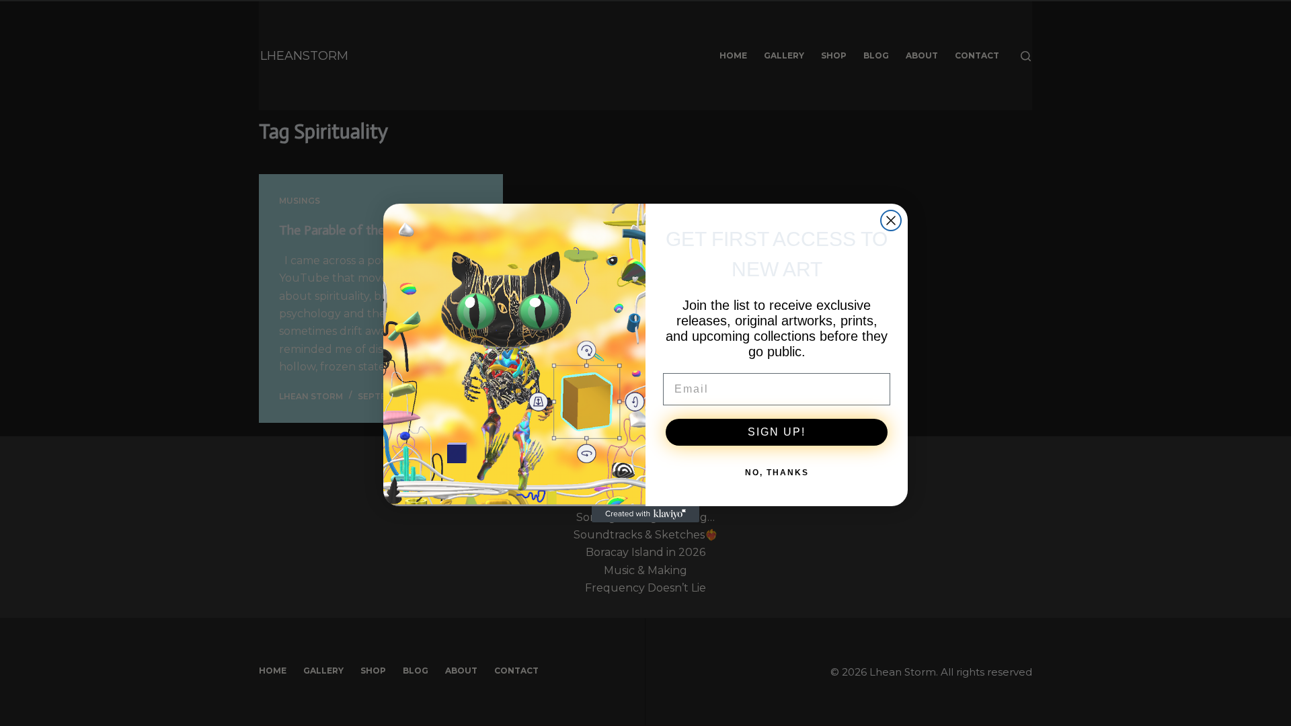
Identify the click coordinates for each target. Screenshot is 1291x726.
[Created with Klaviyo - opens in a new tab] (645, 514)
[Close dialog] (891, 220)
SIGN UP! (777, 432)
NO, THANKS (777, 472)
